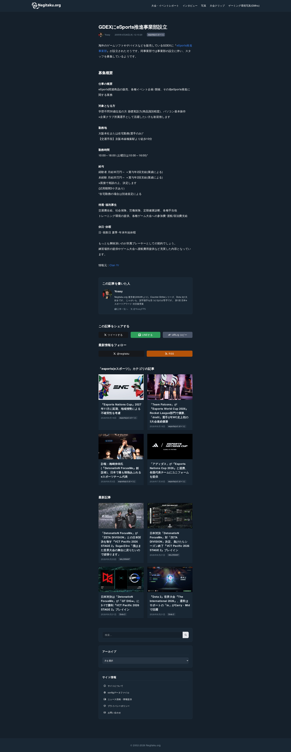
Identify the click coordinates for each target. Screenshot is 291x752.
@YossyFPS (139, 308)
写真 (203, 5)
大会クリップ (217, 5)
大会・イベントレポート (165, 5)
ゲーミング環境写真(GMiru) (243, 5)
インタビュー (190, 5)
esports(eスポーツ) (156, 34)
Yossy (118, 291)
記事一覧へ (122, 308)
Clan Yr (114, 265)
